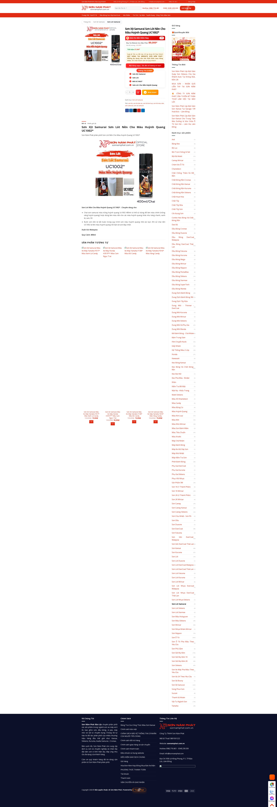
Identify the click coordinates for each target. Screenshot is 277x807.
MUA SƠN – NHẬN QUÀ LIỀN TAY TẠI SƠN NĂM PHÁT (183, 86)
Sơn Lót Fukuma (178, 573)
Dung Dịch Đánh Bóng (181, 293)
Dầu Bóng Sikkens (179, 276)
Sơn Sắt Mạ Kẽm (178, 653)
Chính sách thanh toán (130, 749)
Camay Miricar (177, 160)
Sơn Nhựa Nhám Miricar (182, 629)
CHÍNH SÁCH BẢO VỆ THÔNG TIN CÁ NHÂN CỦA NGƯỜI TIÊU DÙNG (138, 734)
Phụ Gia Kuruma (178, 470)
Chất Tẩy (175, 201)
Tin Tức (135, 15)
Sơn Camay (176, 503)
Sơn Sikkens (177, 665)
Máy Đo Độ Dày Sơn (180, 449)
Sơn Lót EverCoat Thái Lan (182, 569)
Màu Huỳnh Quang (179, 411)
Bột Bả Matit (177, 156)
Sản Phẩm (126, 15)
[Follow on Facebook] (181, 1)
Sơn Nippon (177, 633)
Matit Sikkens (177, 395)
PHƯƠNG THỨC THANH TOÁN (133, 769)
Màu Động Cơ (177, 407)
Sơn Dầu (175, 520)
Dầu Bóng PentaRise (180, 272)
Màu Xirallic (176, 436)
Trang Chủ (85, 15)
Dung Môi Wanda (179, 329)
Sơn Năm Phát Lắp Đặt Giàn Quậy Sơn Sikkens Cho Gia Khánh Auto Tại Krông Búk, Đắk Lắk (183, 75)
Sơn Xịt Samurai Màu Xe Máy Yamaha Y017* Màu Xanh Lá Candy (91, 414)
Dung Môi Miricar (179, 316)
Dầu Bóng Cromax (179, 229)
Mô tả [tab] (84, 123)
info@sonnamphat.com (174, 753)
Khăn (174, 382)
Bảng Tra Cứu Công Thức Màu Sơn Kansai (138, 725)
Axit (173, 139)
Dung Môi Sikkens (179, 321)
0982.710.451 (171, 748)
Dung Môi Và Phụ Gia (180, 325)
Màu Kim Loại (177, 416)
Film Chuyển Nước (179, 342)
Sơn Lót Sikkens (178, 608)
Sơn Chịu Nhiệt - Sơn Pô (181, 516)
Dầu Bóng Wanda (179, 289)
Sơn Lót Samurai (113, 22)
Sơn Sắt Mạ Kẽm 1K (180, 657)
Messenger (272, 801)
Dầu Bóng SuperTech (180, 284)
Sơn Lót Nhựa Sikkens (181, 600)
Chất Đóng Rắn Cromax (181, 180)
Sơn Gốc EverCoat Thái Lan (183, 544)
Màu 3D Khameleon (180, 399)
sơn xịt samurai (139, 106)
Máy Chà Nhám (178, 441)
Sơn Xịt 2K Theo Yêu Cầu (182, 676)
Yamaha (175, 706)
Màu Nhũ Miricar (179, 424)
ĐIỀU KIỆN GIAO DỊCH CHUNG (133, 757)
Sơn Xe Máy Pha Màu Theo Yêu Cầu (183, 671)
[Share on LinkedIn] (143, 110)
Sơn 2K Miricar (178, 499)
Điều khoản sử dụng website (132, 753)
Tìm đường (272, 787)
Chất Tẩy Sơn (177, 209)
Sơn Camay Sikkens (180, 512)
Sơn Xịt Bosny (177, 680)
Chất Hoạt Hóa (178, 197)
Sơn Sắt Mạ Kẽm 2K (180, 661)
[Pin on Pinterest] (139, 110)
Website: (172, 743)
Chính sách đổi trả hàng (130, 740)
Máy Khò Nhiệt (178, 453)
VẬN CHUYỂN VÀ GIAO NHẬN (132, 782)
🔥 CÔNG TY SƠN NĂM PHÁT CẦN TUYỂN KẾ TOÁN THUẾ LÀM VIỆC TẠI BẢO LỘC (183, 97)
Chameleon (176, 169)
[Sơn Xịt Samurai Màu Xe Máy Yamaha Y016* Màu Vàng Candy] (155, 328)
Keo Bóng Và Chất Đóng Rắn (182, 368)
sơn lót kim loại (148, 103)
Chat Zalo (272, 794)
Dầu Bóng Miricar (179, 263)
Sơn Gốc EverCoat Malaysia (182, 538)
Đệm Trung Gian (178, 337)
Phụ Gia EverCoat (179, 466)
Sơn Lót (175, 556)
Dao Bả (175, 224)
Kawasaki (175, 358)
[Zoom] (84, 63)
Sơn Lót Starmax (178, 612)
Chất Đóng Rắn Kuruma (181, 188)
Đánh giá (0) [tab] (92, 123)
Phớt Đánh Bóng (178, 461)
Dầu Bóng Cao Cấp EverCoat (110, 15)
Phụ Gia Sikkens (178, 474)
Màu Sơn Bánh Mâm (180, 428)
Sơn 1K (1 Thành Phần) (181, 487)
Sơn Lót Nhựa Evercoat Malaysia (183, 587)
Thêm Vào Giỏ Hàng (138, 92)
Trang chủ (87, 22)
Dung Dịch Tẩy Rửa (180, 301)
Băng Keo (176, 144)
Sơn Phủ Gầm (177, 648)
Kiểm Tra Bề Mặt (178, 386)
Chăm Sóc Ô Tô (178, 164)
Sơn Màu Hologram (180, 616)
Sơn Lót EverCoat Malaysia (182, 565)
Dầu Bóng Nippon (179, 268)
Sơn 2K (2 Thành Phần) (181, 495)
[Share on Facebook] (127, 110)
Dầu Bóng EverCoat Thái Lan (182, 245)
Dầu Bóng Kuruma (179, 255)
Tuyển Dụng (150, 15)
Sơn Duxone (177, 524)
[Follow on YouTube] (183, 1)
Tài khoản (125, 774)
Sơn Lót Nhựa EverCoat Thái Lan (183, 594)
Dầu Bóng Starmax (179, 280)
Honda (174, 354)
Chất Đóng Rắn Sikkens (181, 192)
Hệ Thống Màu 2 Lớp (180, 350)
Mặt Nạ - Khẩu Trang (180, 390)
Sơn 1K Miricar (178, 491)
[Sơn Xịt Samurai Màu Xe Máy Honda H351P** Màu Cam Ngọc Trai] (112, 328)
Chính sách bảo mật (129, 729)
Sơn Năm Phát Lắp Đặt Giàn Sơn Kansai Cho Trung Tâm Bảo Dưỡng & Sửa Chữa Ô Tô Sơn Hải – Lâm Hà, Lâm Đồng (183, 121)
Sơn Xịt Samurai (99, 22)
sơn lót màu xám (158, 103)
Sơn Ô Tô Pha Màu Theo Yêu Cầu (183, 643)
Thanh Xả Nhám (178, 697)
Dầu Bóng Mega (178, 259)
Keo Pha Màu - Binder (181, 378)
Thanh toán (125, 778)
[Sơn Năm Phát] (96, 8)
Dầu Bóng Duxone (179, 233)
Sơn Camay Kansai (179, 508)
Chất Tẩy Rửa (177, 205)
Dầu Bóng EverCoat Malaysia (183, 238)
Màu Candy (176, 403)
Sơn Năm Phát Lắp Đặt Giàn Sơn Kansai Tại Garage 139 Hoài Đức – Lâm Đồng (183, 109)
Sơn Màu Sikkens (179, 620)
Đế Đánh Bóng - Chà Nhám (183, 333)
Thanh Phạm (139, 790)
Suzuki (174, 693)
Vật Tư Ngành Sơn (179, 701)
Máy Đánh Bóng (178, 445)
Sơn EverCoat (177, 529)
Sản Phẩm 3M (177, 482)
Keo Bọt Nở (176, 374)
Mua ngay (152, 92)
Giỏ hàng (124, 761)
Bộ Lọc (174, 148)
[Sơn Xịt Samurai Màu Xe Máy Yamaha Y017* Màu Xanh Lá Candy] (91, 328)
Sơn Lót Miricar (178, 582)
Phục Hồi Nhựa (178, 478)
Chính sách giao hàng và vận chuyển (135, 744)
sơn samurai (129, 106)
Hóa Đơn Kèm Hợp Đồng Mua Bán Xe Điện (138, 765)
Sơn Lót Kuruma (178, 577)
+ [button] (91, 422)
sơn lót (130, 103)
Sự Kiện (142, 15)
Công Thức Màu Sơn (163, 15)
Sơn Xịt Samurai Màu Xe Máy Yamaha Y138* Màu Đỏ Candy (134, 414)
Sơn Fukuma (177, 533)
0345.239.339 (183, 748)
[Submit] (140, 8)
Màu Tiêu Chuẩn (178, 432)
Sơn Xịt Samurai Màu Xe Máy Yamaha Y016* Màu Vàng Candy (155, 414)
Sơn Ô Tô (93, 15)
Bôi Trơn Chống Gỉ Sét (181, 152)
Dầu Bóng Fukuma (179, 251)
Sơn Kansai (176, 548)
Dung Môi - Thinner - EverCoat (183, 307)
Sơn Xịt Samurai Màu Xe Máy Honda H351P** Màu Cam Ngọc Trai (112, 415)
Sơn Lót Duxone (178, 561)
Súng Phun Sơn (178, 689)
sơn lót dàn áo (137, 103)
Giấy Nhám (176, 346)
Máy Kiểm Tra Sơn (179, 457)
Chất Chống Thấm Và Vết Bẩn (183, 174)
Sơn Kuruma (177, 552)
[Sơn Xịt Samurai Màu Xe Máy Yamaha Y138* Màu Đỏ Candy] (134, 328)
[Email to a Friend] (135, 110)
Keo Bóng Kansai (179, 362)
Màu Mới (175, 420)
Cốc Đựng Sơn (177, 213)
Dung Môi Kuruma (179, 312)
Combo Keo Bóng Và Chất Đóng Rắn (182, 219)
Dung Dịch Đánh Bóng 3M (182, 297)
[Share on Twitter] (131, 110)
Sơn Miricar (176, 625)
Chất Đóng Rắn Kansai (181, 184)
